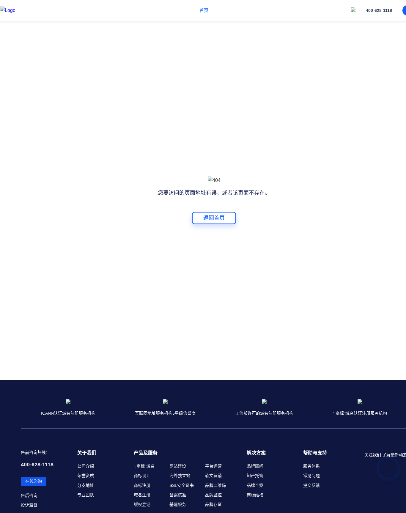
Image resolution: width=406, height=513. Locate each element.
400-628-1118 (379, 10)
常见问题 (311, 475)
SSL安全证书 (181, 485)
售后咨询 (29, 495)
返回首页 (214, 218)
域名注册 (142, 494)
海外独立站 (179, 475)
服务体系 (311, 466)
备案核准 (177, 494)
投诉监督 (29, 505)
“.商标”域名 (144, 466)
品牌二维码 (215, 485)
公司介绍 (85, 466)
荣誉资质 (85, 475)
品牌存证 (213, 504)
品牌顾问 (255, 466)
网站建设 (177, 466)
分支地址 (85, 485)
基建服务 (177, 504)
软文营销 (213, 475)
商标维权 (255, 494)
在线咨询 (33, 481)
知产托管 (255, 475)
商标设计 (142, 475)
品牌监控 (213, 494)
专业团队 (85, 494)
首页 (203, 10)
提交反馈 (311, 485)
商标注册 (142, 485)
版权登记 (142, 504)
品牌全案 (255, 485)
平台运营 (213, 466)
